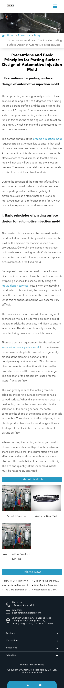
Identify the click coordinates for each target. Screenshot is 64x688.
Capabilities (12, 640)
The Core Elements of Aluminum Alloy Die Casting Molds (17, 590)
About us (11, 655)
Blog (37, 35)
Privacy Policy (37, 665)
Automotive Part (46, 516)
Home (10, 35)
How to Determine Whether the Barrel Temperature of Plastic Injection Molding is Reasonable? (17, 581)
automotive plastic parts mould (20, 347)
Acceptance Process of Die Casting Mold (17, 585)
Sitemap (24, 665)
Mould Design (16, 516)
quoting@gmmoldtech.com (26, 613)
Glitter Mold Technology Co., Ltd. (39, 670)
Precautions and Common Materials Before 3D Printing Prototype (47, 590)
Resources (24, 35)
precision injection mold (47, 139)
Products (10, 633)
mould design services (15, 286)
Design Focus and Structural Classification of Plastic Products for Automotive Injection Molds (47, 581)
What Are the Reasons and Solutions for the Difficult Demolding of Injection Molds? (47, 585)
